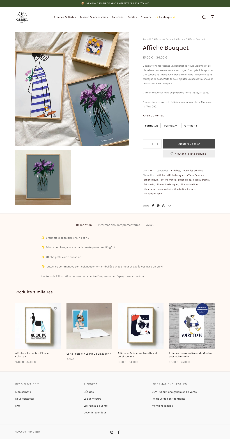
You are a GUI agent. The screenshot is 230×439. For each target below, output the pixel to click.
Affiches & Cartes (65, 17)
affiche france (168, 179)
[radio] (152, 125)
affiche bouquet (175, 175)
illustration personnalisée (158, 189)
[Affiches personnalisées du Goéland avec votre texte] (192, 326)
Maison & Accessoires (94, 17)
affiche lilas (184, 179)
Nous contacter (24, 398)
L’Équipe (89, 391)
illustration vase (153, 193)
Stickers (146, 17)
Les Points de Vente (96, 405)
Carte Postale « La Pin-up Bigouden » (89, 353)
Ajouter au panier (189, 143)
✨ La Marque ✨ (165, 17)
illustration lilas (189, 184)
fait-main (149, 184)
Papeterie (117, 17)
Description (84, 225)
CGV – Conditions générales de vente (174, 391)
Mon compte (23, 391)
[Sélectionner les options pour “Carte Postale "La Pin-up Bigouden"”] (107, 317)
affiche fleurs (151, 179)
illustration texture (184, 189)
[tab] (84, 225)
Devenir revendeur (95, 412)
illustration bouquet (167, 184)
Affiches (180, 39)
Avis (150, 225)
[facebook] (118, 432)
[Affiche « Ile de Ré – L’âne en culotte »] (38, 326)
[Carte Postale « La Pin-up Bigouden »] (89, 326)
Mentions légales (162, 405)
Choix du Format (153, 115)
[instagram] (111, 432)
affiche (161, 175)
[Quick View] (55, 325)
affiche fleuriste (195, 175)
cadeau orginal (201, 179)
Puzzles (132, 17)
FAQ (17, 405)
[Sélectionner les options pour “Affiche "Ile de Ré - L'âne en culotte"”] (55, 317)
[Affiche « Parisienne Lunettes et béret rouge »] (141, 326)
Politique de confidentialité (168, 398)
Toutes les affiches (192, 170)
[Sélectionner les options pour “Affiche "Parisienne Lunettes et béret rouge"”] (158, 317)
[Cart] (212, 17)
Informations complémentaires (119, 225)
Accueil (147, 39)
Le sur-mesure (92, 398)
